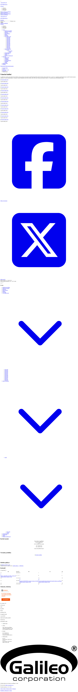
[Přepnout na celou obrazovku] (1, 282)
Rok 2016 (8, 47)
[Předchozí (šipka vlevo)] (0, 283)
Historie (6, 34)
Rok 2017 (8, 46)
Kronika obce (7, 53)
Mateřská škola (5, 63)
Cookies (10, 690)
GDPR (6, 62)
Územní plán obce (8, 52)
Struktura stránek (9, 688)
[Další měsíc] (5, 570)
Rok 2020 (8, 43)
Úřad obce (4, 56)
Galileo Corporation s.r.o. (9, 685)
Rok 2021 (8, 42)
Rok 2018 (8, 45)
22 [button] (38, 580)
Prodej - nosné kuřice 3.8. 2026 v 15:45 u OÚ (8, 575)
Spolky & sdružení (6, 381)
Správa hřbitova (7, 33)
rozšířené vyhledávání (4, 23)
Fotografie (6, 35)
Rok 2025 (8, 38)
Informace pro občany (8, 30)
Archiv (10, 51)
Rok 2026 (8, 37)
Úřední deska (7, 57)
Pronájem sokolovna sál (9, 55)
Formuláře (6, 61)
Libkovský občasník (8, 31)
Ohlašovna (6, 58)
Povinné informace (8, 60)
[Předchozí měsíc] (0, 570)
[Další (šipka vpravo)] (1, 283)
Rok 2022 (8, 41)
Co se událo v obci (8, 36)
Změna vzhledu (3, 688)
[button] (2, 6)
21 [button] (19, 580)
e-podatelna (7, 59)
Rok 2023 (8, 40)
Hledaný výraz (12, 21)
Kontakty (4, 64)
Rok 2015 (8, 48)
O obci (4, 29)
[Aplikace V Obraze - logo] (5, 564)
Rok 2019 (8, 44)
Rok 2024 (8, 39)
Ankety (6, 54)
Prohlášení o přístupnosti (4, 690)
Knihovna (6, 32)
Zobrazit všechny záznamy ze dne (6, 576)
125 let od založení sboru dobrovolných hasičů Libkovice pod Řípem (50, 581)
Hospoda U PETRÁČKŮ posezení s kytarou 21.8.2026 (28, 581)
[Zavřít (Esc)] (0, 282)
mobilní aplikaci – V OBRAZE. (18, 565)
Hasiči (6, 457)
